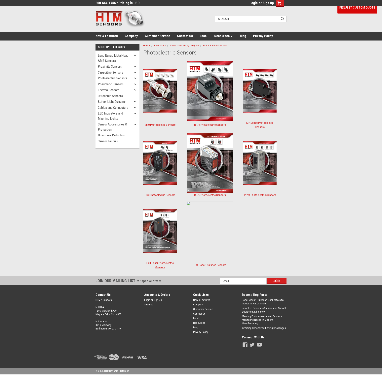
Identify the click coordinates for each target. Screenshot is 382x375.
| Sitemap (124, 371)
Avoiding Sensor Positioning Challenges (264, 328)
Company (131, 36)
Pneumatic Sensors (111, 84)
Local (203, 36)
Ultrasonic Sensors (110, 96)
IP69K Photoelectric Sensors (260, 194)
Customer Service (157, 36)
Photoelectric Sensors (112, 78)
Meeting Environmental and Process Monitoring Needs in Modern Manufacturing (262, 320)
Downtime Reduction (111, 135)
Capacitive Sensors (110, 72)
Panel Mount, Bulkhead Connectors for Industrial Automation (263, 302)
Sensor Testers (108, 141)
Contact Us (185, 36)
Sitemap (148, 304)
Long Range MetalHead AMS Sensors (113, 58)
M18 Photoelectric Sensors (160, 124)
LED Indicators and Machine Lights (110, 115)
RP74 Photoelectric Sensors (210, 124)
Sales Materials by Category (184, 45)
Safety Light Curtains (112, 102)
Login (253, 3)
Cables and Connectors (113, 108)
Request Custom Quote (357, 7)
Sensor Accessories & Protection (112, 126)
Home (146, 45)
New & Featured (107, 36)
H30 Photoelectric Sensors (160, 194)
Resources (222, 36)
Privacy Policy (263, 36)
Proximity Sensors (110, 66)
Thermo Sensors (108, 90)
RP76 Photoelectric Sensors (210, 194)
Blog (243, 36)
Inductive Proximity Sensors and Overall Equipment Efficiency (264, 310)
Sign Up (268, 3)
